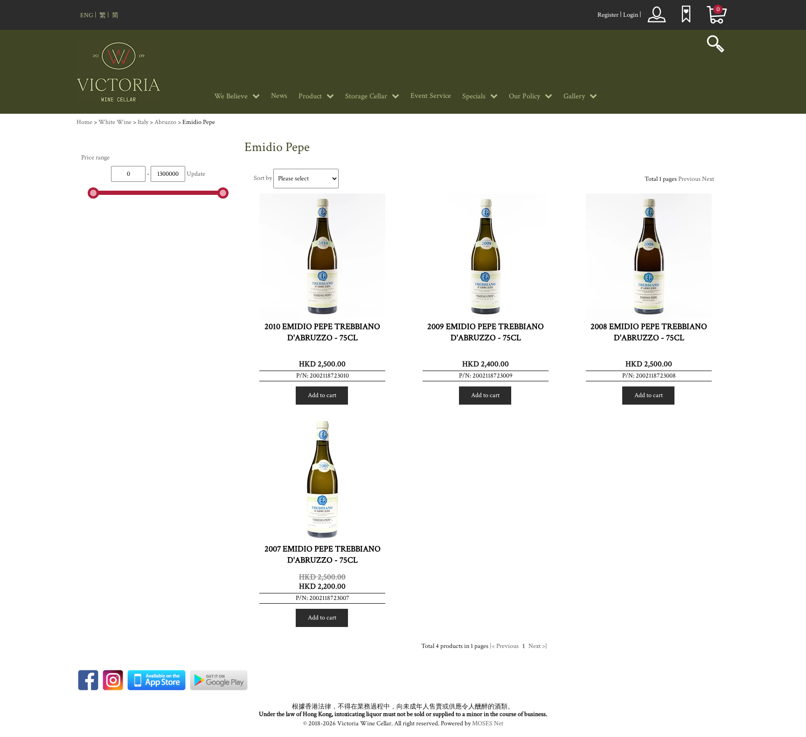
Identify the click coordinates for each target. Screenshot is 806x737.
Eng (86, 15)
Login (630, 15)
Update (196, 174)
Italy (143, 122)
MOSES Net (487, 723)
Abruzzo (165, 122)
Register (608, 15)
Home (84, 122)
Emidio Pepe (198, 122)
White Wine (115, 122)
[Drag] (93, 193)
